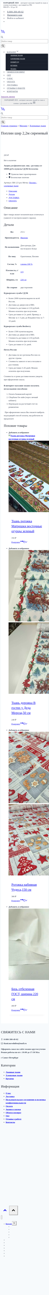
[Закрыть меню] (1, 1217)
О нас (10, 78)
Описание (13, 191)
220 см (23, 280)
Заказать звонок (8, 97)
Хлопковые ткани (17, 59)
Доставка (12, 85)
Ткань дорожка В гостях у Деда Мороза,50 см (23, 708)
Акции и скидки (13, 1109)
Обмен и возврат (16, 72)
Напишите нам (14, 15)
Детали (12, 194)
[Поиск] (3, 46)
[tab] (27, 191)
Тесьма (13, 69)
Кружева (13, 65)
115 (22, 272)
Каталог (9, 1224)
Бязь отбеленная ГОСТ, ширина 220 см (24, 994)
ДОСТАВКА (14, 198)
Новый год (14, 62)
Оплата (11, 82)
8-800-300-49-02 (15, 11)
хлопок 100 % (26, 264)
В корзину (15, 542)
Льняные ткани (16, 55)
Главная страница (9, 126)
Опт (9, 75)
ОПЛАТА (13, 201)
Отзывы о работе (16, 88)
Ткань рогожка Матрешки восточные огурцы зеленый (26, 526)
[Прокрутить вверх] (5, 1211)
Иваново (24, 238)
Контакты (12, 91)
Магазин (23, 126)
